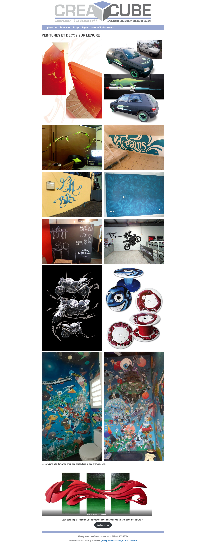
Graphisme (52, 27)
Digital (85, 27)
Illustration (65, 27)
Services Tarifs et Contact (102, 27)
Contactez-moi (103, 524)
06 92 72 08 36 (131, 540)
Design (76, 27)
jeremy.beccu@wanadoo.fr (112, 540)
